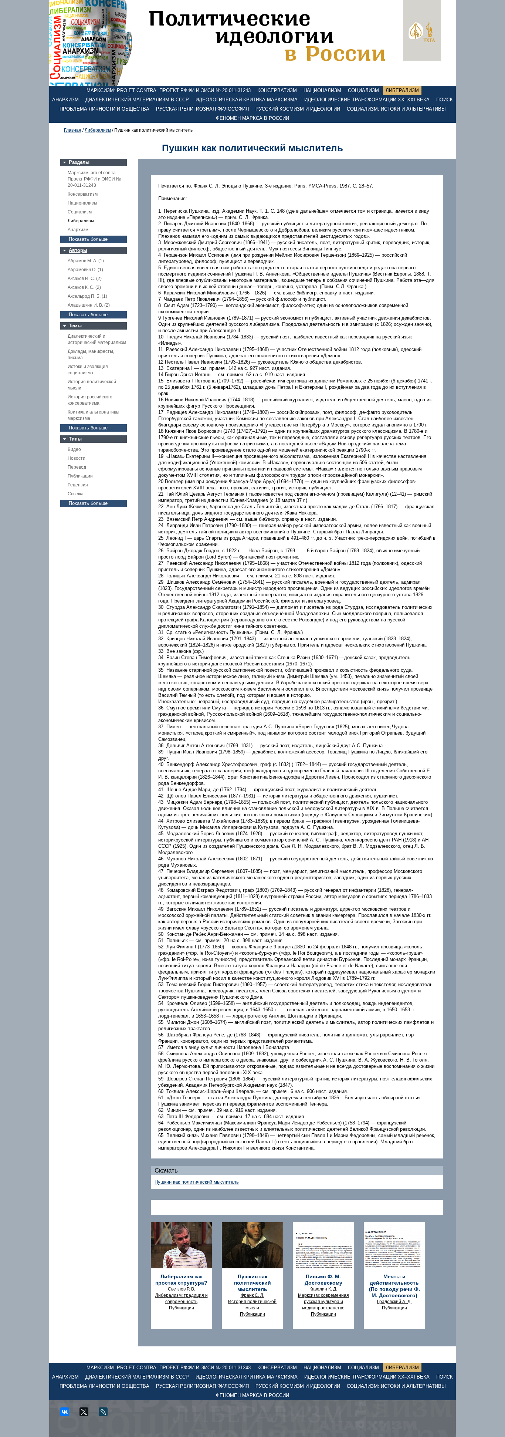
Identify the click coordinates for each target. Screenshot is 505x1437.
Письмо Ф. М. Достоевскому (323, 1280)
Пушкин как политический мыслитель (197, 1182)
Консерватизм (277, 90)
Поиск (444, 99)
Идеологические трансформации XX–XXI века (367, 99)
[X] (86, 1414)
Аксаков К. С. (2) (84, 287)
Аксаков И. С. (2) (85, 278)
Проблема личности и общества (104, 109)
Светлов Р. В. (181, 1289)
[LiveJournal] (106, 1414)
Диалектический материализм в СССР (137, 99)
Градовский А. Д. (394, 1301)
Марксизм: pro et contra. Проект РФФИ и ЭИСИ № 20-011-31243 (169, 90)
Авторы (78, 250)
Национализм (322, 90)
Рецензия (78, 485)
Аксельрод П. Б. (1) (87, 296)
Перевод (77, 467)
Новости (76, 458)
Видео (74, 449)
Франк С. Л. (252, 1295)
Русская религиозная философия (202, 109)
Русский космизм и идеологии (297, 109)
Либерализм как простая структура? (181, 1280)
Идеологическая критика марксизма (247, 99)
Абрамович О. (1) (85, 269)
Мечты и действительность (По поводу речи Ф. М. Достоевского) (394, 1286)
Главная (72, 130)
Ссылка (76, 493)
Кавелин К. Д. (323, 1289)
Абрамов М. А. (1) (86, 260)
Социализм (363, 90)
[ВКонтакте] (67, 1414)
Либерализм (402, 90)
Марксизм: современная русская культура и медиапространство (323, 1301)
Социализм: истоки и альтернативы (396, 109)
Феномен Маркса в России (252, 118)
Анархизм (65, 99)
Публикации (80, 476)
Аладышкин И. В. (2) (89, 305)
